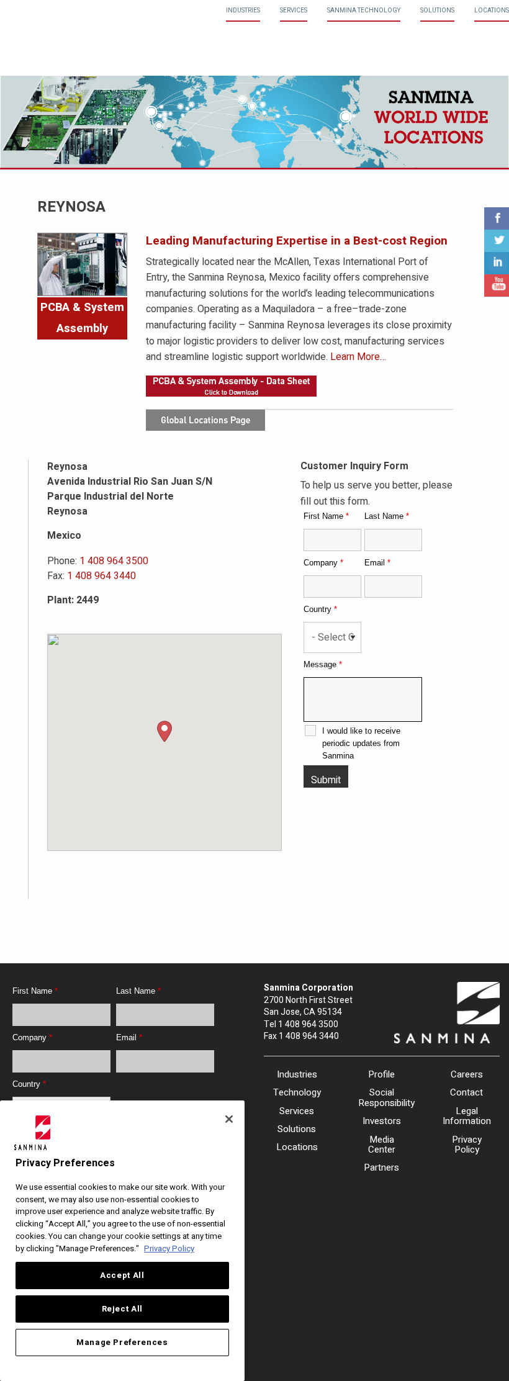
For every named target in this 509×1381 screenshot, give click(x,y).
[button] (164, 731)
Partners (381, 1167)
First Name (326, 516)
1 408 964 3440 (101, 576)
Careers (467, 1074)
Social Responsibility (382, 1098)
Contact (466, 1092)
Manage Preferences (122, 1342)
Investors (382, 1121)
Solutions (437, 10)
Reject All (122, 1309)
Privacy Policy (467, 1145)
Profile (381, 1074)
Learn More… (358, 356)
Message (323, 664)
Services (293, 10)
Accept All (122, 1275)
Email (377, 562)
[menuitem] (243, 11)
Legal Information (466, 1116)
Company (323, 562)
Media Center (381, 1145)
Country (320, 609)
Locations (491, 10)
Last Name (386, 516)
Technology (297, 1092)
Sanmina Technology (363, 10)
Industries (243, 10)
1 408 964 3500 (113, 561)
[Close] (229, 1119)
